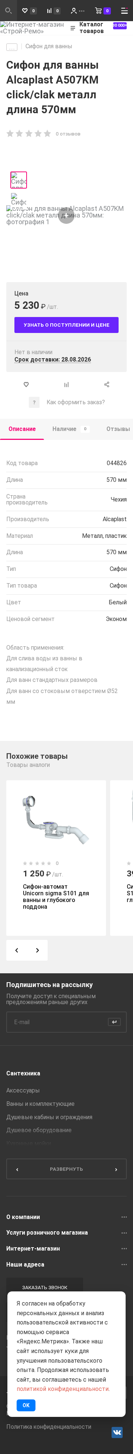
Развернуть (66, 1169)
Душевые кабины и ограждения (49, 1117)
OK (26, 1405)
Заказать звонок (44, 1287)
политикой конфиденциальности (63, 1388)
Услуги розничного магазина (47, 1233)
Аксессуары (23, 1090)
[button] (16, 950)
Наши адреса (25, 1265)
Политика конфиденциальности (48, 1427)
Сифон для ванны (48, 46)
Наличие (69, 428)
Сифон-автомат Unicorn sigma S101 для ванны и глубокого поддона (56, 896)
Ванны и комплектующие (40, 1104)
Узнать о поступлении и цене (66, 325)
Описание (22, 428)
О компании (23, 1217)
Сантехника (23, 1073)
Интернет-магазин (33, 1249)
